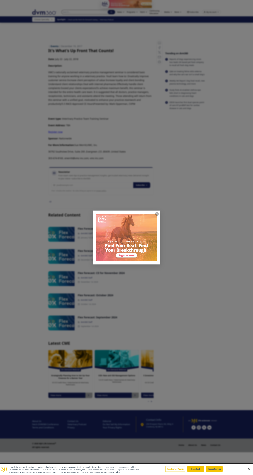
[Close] (249, 469)
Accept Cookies (214, 469)
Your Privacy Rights (175, 469)
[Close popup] (157, 214)
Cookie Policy (114, 472)
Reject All (195, 469)
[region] (126, 469)
